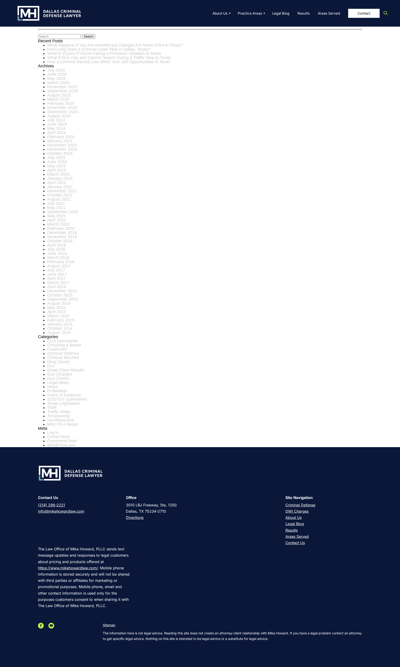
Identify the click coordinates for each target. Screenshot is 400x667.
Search (88, 36)
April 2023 (56, 170)
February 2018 (60, 261)
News (52, 386)
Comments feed (62, 441)
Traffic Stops (58, 411)
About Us (220, 13)
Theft (52, 407)
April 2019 (56, 245)
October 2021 (59, 195)
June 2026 (57, 74)
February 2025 (60, 103)
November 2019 (62, 236)
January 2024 (59, 141)
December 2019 (62, 232)
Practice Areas (250, 13)
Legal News (58, 382)
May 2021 (56, 207)
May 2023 (56, 166)
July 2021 (56, 203)
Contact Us (295, 542)
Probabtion (57, 391)
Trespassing (58, 416)
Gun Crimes (58, 378)
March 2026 (58, 82)
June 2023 (57, 161)
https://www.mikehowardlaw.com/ (68, 568)
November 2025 (62, 86)
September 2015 (62, 299)
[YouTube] (52, 626)
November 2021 (62, 191)
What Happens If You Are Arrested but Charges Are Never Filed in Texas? (115, 45)
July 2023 (56, 157)
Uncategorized (60, 420)
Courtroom (57, 349)
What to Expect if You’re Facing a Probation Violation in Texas (104, 53)
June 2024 (57, 124)
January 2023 (59, 178)
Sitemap (109, 625)
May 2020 (56, 216)
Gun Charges (59, 374)
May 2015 (56, 307)
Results (303, 13)
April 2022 (56, 182)
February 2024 (60, 136)
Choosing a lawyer (64, 345)
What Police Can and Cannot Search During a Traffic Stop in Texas (109, 57)
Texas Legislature (63, 403)
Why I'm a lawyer (63, 424)
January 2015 (59, 324)
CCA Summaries (62, 341)
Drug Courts (58, 361)
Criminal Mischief (63, 357)
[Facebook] (42, 626)
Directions (135, 517)
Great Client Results (65, 370)
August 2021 (59, 199)
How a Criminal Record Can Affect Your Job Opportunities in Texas (108, 61)
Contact (363, 13)
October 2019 (59, 241)
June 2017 (57, 274)
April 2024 (56, 132)
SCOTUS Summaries (67, 399)
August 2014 (59, 332)
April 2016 (56, 286)
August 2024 (59, 116)
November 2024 (62, 107)
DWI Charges (297, 511)
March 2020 (58, 224)
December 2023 (62, 145)
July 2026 (56, 70)
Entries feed (58, 436)
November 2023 (62, 149)
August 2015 (59, 303)
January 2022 (59, 186)
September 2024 (62, 111)
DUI (50, 366)
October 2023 (59, 153)
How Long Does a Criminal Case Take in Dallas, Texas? (98, 49)
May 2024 (56, 128)
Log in (53, 432)
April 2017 (56, 278)
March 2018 (58, 257)
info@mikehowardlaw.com (61, 511)
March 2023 (58, 174)
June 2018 (57, 253)
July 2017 (56, 270)
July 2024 (56, 120)
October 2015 (59, 295)
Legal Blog (280, 13)
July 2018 (56, 249)
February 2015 (60, 320)
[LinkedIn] (47, 626)
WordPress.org (61, 445)
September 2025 (62, 91)
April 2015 (56, 311)
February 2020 (60, 228)
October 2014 (59, 328)
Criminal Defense (63, 353)
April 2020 (56, 220)
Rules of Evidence (64, 395)
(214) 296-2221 (51, 505)
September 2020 (62, 211)
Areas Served (329, 13)
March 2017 (58, 282)
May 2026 (56, 78)
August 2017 (59, 266)
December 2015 (62, 291)
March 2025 (58, 99)
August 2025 (59, 95)
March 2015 (58, 316)
